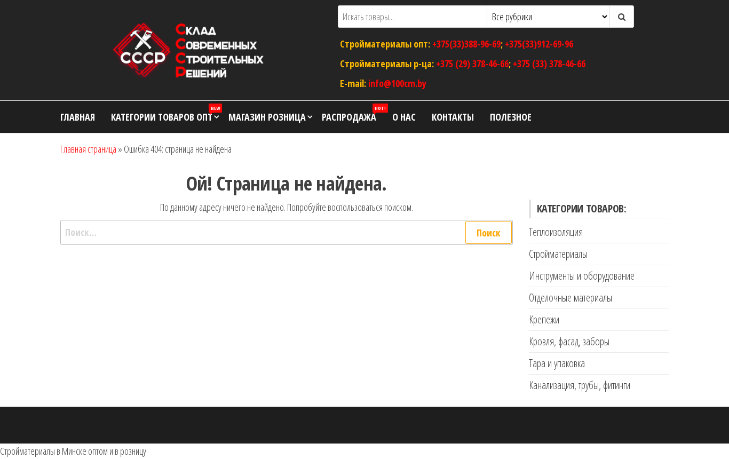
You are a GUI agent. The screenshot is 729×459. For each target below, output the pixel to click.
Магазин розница (267, 116)
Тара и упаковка (557, 363)
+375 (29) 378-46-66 (472, 63)
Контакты (453, 116)
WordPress (355, 424)
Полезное (511, 116)
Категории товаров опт (165, 114)
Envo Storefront (424, 424)
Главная (77, 116)
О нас (404, 116)
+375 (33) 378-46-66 (549, 63)
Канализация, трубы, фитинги (579, 385)
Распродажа (353, 114)
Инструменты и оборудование (582, 275)
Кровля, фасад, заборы (569, 341)
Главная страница (88, 149)
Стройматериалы (558, 254)
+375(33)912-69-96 (539, 43)
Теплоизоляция (556, 232)
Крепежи (544, 319)
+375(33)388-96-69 (466, 43)
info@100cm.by (397, 82)
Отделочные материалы (570, 297)
